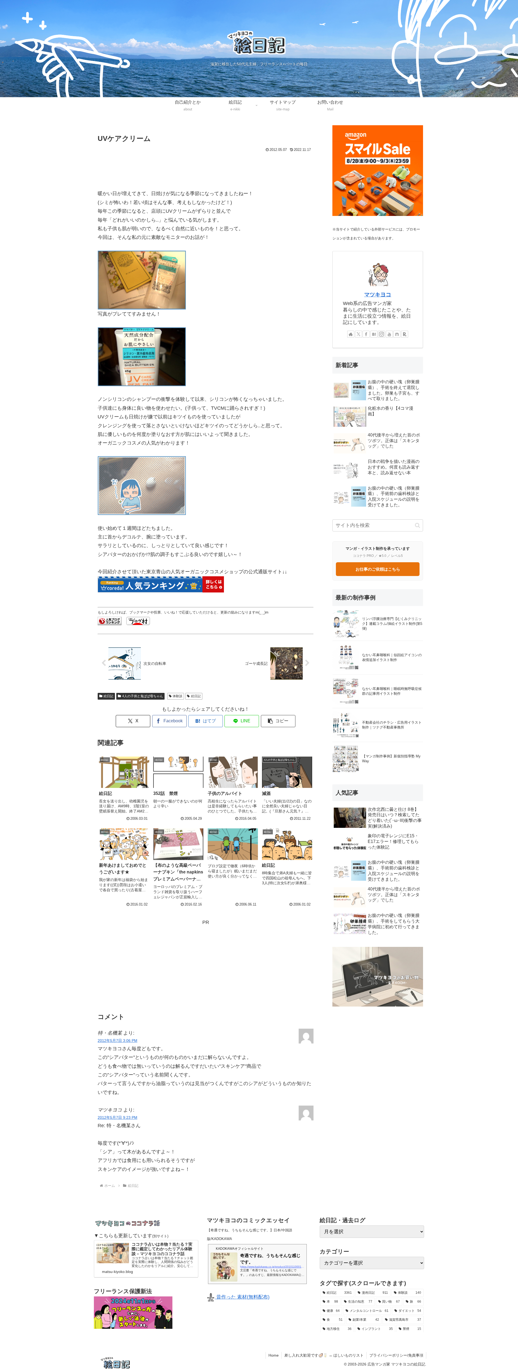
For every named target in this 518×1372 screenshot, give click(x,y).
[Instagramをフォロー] (381, 334)
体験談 (177, 696)
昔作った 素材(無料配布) (242, 1297)
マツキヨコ (377, 294)
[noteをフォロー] (396, 334)
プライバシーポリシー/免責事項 (396, 1355)
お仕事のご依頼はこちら (378, 569)
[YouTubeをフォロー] (389, 334)
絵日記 (108, 696)
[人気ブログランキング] (109, 620)
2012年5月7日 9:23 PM (117, 1117)
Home (273, 1355)
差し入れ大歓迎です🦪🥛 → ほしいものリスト (324, 1355)
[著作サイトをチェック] (350, 334)
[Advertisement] (205, 168)
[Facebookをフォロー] (366, 334)
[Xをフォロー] (358, 334)
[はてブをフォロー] (373, 334)
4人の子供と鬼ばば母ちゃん (142, 696)
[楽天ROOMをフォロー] (404, 334)
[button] (278, 721)
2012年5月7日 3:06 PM (117, 1040)
